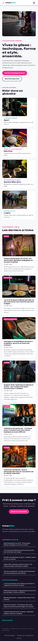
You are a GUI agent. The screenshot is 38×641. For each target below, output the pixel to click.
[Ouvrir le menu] (34, 2)
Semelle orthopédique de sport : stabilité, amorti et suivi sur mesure (20, 558)
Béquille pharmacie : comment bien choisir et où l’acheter (19, 598)
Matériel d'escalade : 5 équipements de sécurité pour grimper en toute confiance (20, 591)
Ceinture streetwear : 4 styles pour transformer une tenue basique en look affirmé (19, 572)
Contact (19, 638)
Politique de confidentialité (25, 635)
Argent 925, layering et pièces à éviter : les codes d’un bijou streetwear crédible (18, 565)
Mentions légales (10, 635)
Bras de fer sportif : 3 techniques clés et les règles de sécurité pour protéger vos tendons (19, 605)
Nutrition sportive (12, 78)
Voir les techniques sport (15, 73)
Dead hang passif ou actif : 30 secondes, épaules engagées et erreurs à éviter (17, 544)
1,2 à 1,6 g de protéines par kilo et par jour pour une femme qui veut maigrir (19, 551)
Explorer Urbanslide (19, 511)
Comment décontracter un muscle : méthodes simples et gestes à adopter (19, 612)
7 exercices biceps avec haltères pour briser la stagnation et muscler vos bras (19, 584)
